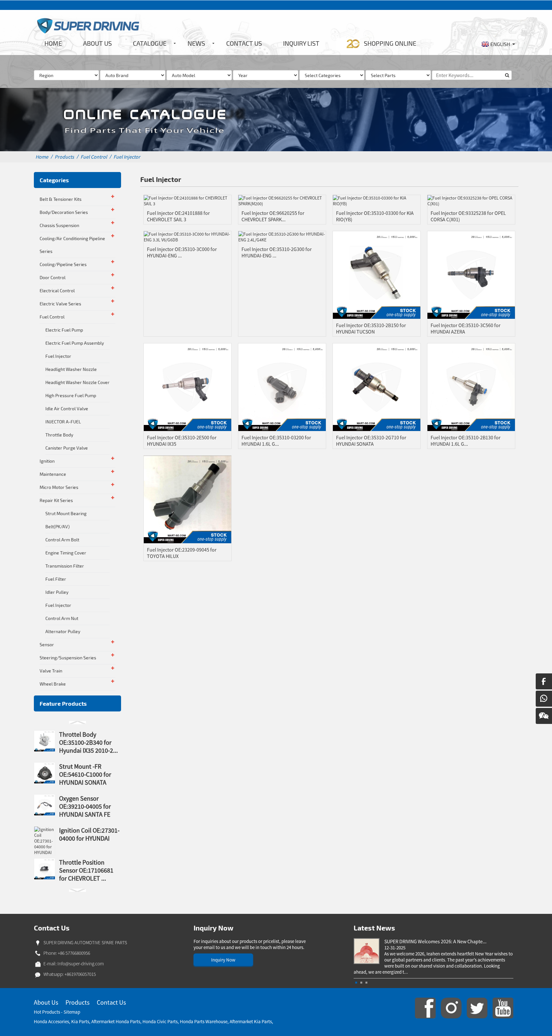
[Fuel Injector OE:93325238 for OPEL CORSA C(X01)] (471, 200)
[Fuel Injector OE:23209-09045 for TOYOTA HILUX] (187, 499)
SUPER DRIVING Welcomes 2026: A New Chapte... (435, 941)
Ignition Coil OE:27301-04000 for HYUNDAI (89, 834)
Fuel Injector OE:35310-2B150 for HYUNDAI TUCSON (371, 328)
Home (41, 156)
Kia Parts (80, 1021)
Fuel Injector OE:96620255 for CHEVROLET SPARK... (272, 216)
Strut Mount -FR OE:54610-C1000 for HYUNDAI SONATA (85, 774)
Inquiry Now (223, 960)
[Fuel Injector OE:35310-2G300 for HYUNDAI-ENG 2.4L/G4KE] (282, 236)
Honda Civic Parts (160, 1021)
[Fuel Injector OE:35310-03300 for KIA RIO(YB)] (376, 200)
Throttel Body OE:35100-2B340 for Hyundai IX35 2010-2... (88, 742)
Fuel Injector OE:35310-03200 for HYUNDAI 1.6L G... (276, 440)
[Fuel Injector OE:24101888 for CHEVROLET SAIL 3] (187, 200)
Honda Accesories (51, 1021)
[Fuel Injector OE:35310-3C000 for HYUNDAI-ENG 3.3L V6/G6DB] (187, 236)
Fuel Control (93, 156)
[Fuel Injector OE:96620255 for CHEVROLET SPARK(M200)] (282, 200)
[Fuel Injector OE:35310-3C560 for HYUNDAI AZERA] (471, 275)
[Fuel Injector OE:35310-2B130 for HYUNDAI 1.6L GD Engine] (471, 386)
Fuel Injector (126, 156)
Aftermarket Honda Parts (115, 1021)
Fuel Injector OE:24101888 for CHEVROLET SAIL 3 (178, 216)
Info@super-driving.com (80, 964)
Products (64, 156)
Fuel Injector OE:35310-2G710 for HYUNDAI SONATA (371, 440)
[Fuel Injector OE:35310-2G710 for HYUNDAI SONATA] (376, 386)
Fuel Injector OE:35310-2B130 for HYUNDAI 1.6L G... (466, 440)
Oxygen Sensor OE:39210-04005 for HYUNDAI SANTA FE (85, 806)
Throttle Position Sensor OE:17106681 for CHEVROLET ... (86, 870)
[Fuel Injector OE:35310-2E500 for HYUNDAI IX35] (187, 386)
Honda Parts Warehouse (203, 1021)
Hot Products (47, 1012)
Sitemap (72, 1012)
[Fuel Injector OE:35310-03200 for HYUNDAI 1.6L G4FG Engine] (282, 386)
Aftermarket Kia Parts (251, 1021)
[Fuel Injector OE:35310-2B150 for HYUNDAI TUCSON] (376, 275)
